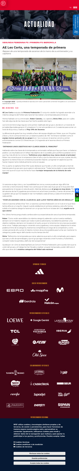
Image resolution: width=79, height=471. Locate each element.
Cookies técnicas (22, 442)
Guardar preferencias (39, 458)
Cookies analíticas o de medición (29, 444)
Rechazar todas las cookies (39, 453)
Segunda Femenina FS (15, 43)
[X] (77, 195)
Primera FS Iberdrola (43, 43)
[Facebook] (77, 190)
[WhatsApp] (77, 199)
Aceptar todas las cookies (39, 463)
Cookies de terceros (23, 447)
